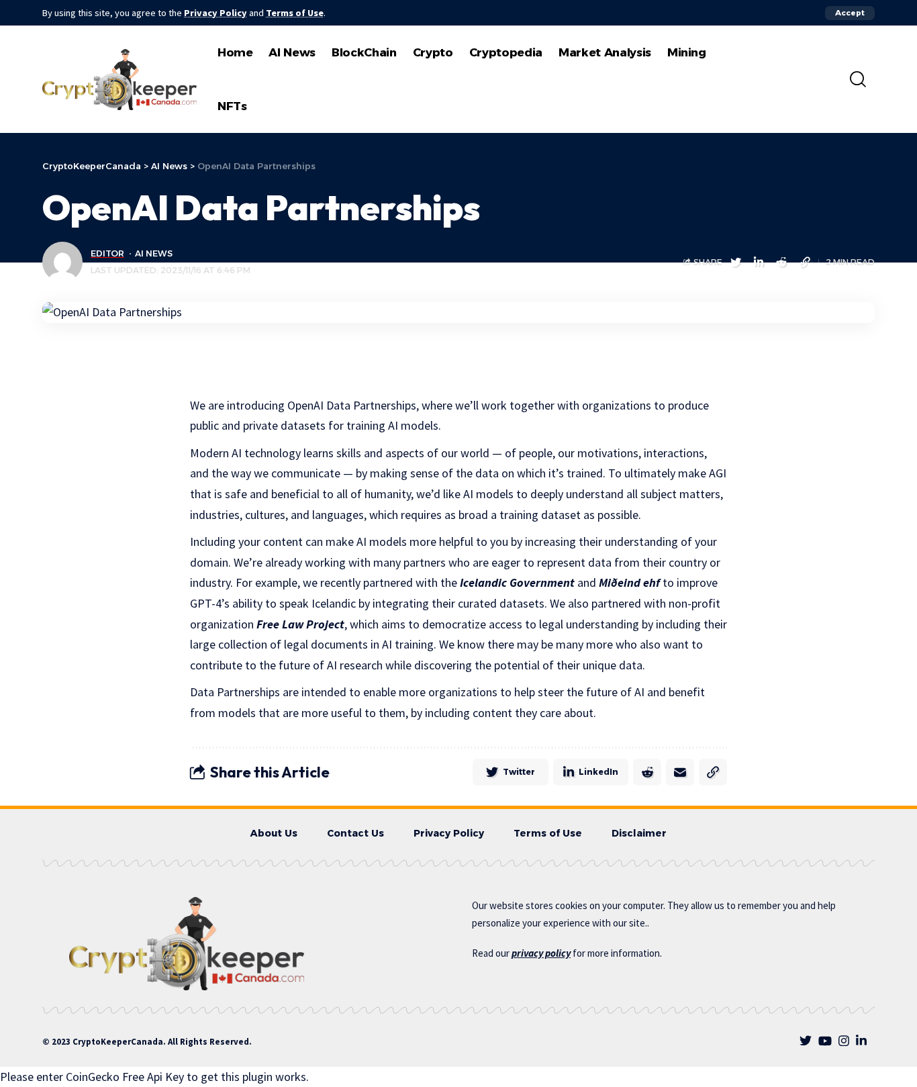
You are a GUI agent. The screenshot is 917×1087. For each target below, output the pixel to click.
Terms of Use (295, 13)
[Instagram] (844, 1041)
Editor (107, 253)
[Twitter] (805, 1041)
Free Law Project (300, 624)
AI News (154, 253)
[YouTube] (825, 1041)
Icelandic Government (517, 582)
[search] (858, 79)
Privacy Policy (215, 13)
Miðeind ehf (629, 582)
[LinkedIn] (861, 1041)
